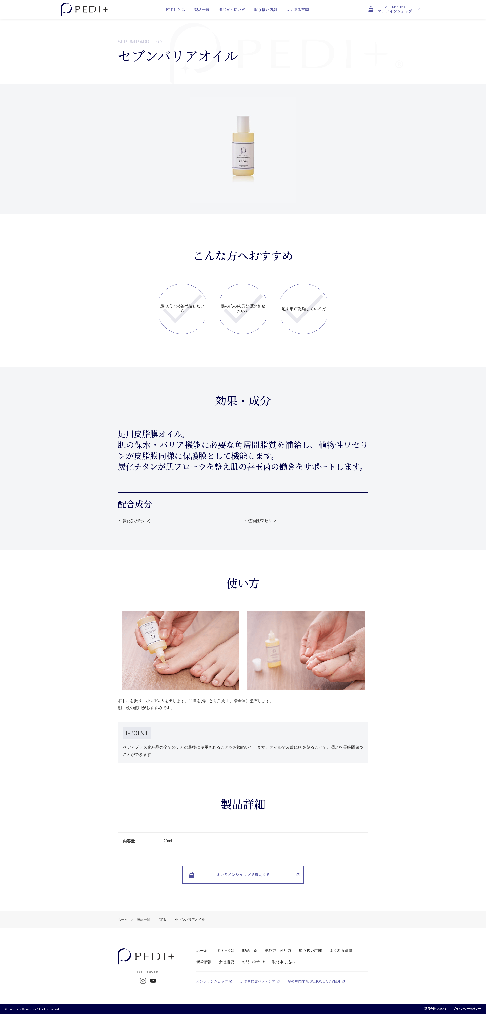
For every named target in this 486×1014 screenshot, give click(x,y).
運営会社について (435, 1008)
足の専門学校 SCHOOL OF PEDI (314, 981)
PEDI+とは (175, 9)
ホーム (123, 920)
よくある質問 (297, 9)
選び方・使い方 (231, 9)
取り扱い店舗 (265, 9)
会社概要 (226, 961)
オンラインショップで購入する (243, 874)
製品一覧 (201, 9)
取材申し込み (283, 961)
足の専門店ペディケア (257, 981)
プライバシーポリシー (467, 1008)
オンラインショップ (212, 981)
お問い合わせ (253, 961)
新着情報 (203, 961)
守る (162, 920)
